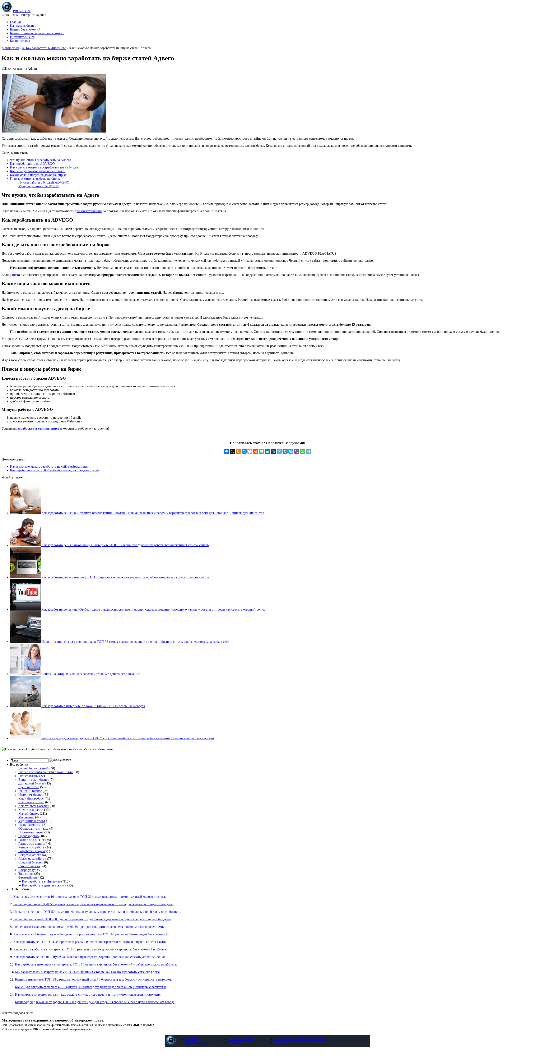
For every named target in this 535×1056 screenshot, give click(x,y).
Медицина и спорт (31, 821)
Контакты (235, 1043)
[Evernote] (261, 451)
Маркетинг (26, 817)
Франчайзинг (28, 877)
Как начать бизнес (23, 25)
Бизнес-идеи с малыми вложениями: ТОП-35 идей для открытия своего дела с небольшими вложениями (88, 926)
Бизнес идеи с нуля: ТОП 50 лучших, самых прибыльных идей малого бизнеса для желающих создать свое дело (93, 904)
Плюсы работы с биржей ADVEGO (43, 182)
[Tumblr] (285, 451)
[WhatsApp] (302, 451)
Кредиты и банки (30, 809)
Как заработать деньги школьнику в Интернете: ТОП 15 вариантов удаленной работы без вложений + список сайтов (125, 545)
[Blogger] (249, 451)
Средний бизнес (30, 862)
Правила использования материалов (300, 1039)
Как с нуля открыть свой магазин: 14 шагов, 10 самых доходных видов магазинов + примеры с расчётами (90, 987)
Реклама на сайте (240, 1039)
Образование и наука (33, 828)
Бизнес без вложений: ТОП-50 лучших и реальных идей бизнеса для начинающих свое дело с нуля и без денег (92, 919)
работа (15, 275)
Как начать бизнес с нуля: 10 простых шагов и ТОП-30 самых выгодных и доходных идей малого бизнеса (89, 896)
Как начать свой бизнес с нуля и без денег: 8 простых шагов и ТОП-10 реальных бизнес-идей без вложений (90, 934)
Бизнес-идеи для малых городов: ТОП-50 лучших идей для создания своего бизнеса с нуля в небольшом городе (95, 1002)
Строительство (29, 866)
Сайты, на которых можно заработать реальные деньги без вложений (90, 674)
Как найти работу (31, 798)
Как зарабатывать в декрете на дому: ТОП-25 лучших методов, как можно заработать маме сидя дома (87, 972)
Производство (28, 836)
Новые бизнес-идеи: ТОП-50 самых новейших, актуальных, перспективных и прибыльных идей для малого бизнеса (96, 911)
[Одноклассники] (238, 451)
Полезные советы (30, 832)
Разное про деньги (31, 843)
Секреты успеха (29, 855)
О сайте (191, 1039)
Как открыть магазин (33, 806)
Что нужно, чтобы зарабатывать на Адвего (40, 160)
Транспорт (25, 873)
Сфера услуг (27, 870)
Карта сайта (282, 1043)
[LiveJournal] (273, 451)
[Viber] (296, 451)
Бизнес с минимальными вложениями (37, 33)
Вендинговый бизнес (33, 779)
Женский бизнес (30, 791)
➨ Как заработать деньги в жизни (42, 885)
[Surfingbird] (279, 451)
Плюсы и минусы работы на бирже (35, 178)
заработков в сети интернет (38, 428)
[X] (232, 451)
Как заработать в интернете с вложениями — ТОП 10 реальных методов (93, 706)
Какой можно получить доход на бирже (38, 175)
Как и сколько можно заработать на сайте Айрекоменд (49, 466)
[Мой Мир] (244, 451)
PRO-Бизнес (22, 11)
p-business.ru (10, 48)
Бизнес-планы (20, 40)
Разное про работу (31, 847)
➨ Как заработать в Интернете (44, 48)
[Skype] (290, 451)
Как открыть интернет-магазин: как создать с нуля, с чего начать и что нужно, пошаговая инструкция (87, 994)
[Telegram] (308, 451)
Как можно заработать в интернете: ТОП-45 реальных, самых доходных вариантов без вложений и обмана (89, 949)
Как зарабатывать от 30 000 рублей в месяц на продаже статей (54, 470)
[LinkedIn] (267, 451)
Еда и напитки (28, 787)
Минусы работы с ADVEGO (38, 186)
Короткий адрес (197, 1043)
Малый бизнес (28, 813)
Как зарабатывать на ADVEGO (32, 163)
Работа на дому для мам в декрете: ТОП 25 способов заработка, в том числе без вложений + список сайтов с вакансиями (127, 738)
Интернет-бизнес (22, 37)
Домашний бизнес (31, 783)
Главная (15, 22)
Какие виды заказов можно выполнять (37, 171)
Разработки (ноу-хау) (33, 851)
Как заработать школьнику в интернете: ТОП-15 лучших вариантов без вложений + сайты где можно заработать (95, 964)
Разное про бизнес (31, 840)
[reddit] (255, 451)
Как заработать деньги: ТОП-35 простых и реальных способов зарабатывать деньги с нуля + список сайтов (90, 942)
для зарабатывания (88, 211)
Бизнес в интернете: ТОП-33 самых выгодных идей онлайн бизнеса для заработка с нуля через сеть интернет (93, 979)
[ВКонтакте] (226, 451)
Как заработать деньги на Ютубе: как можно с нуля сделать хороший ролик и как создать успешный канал (89, 957)
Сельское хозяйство (32, 858)
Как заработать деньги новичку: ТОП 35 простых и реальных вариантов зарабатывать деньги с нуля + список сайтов (125, 577)
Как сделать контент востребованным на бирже (44, 167)
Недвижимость (29, 824)
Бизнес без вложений (25, 29)
